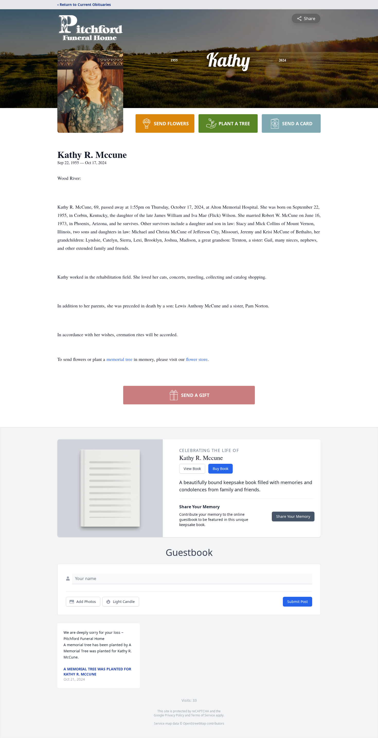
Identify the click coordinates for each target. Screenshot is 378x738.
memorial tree (119, 359)
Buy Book (220, 468)
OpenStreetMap (194, 723)
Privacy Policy (174, 715)
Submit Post (297, 601)
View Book (192, 468)
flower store (197, 359)
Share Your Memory (293, 516)
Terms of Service (203, 715)
